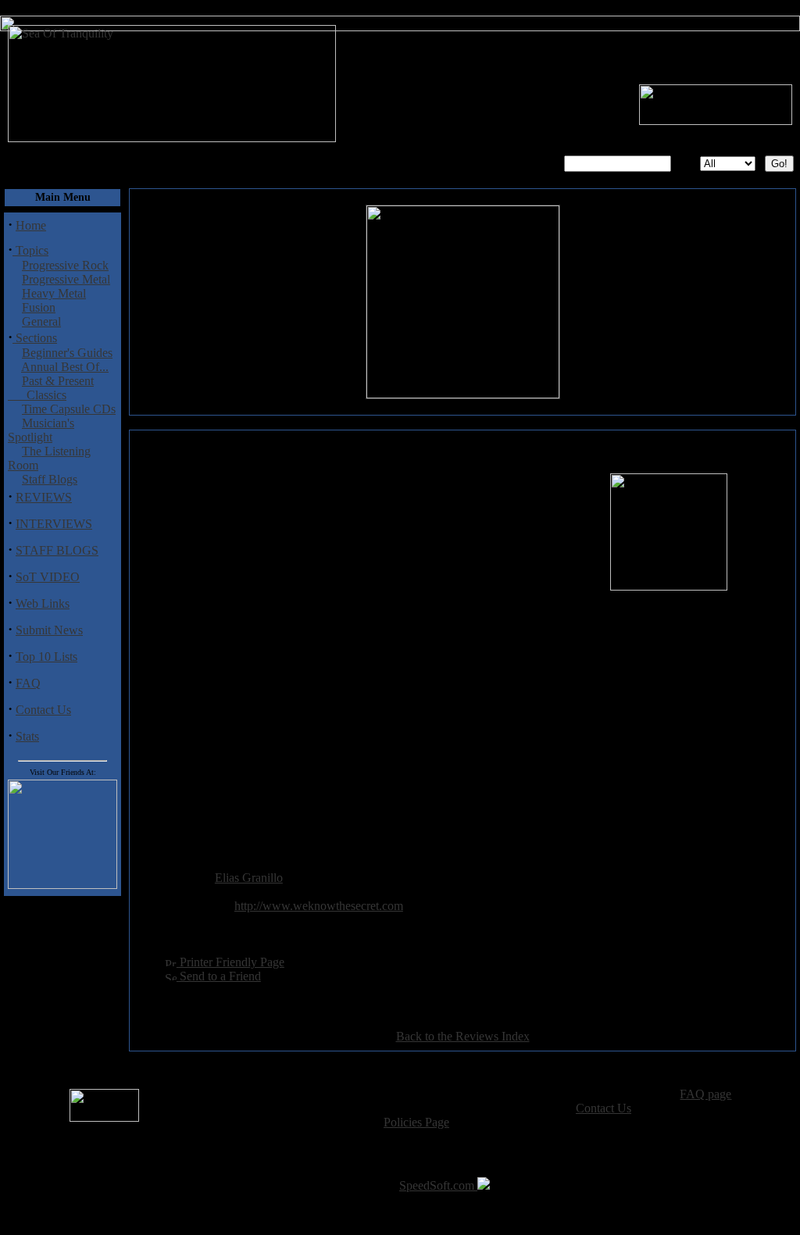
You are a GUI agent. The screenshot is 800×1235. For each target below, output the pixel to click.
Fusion (38, 307)
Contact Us (43, 709)
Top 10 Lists (46, 656)
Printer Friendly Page (230, 962)
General (41, 321)
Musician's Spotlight (41, 430)
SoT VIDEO (48, 577)
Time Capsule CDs (69, 409)
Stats (27, 736)
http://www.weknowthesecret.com (318, 905)
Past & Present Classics (51, 388)
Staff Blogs (49, 479)
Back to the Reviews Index (463, 1036)
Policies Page (416, 1122)
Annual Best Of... (65, 366)
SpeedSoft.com (438, 1185)
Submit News (49, 630)
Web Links (43, 603)
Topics (30, 250)
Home (31, 225)
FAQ (28, 683)
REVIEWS (44, 497)
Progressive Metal (66, 279)
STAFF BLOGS (57, 550)
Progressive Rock (65, 265)
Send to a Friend (219, 976)
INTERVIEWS (54, 523)
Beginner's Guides (67, 352)
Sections (34, 337)
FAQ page (705, 1094)
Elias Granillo (249, 877)
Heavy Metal (54, 293)
